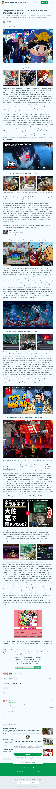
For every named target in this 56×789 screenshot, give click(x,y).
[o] (28, 623)
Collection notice (37, 779)
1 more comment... (7, 717)
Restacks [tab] (12, 688)
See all (6, 759)
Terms (31, 779)
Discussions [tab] (13, 724)
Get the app (34, 782)
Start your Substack (24, 782)
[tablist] (9, 688)
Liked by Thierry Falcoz (12, 702)
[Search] (36, 2)
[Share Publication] (39, 2)
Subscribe (44, 2)
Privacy (27, 779)
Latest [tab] (8, 724)
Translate (6, 7)
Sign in (52, 2)
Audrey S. (8, 700)
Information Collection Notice (28, 758)
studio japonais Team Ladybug (12, 605)
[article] (28, 732)
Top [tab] (5, 724)
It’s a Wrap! (21, 356)
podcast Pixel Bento (46, 643)
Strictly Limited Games (28, 572)
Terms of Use (34, 757)
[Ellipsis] (52, 700)
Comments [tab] (6, 688)
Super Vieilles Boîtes (9, 728)
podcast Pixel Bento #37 (44, 605)
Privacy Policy (38, 758)
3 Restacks (19, 673)
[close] (41, 735)
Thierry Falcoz (9, 21)
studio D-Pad (26, 273)
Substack (21, 786)
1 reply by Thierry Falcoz (13, 711)
